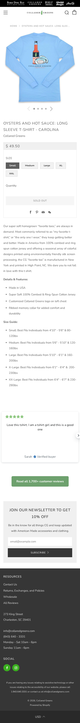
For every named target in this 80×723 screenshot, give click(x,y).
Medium (29, 165)
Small (12, 165)
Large (47, 165)
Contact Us (10, 584)
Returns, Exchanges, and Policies (23, 590)
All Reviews (10, 603)
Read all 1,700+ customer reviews (40, 481)
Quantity (11, 185)
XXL (11, 173)
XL (60, 165)
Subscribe (38, 552)
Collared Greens (14, 136)
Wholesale (10, 597)
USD (38, 717)
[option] (40, 67)
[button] (34, 109)
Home (13, 26)
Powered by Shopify (40, 705)
